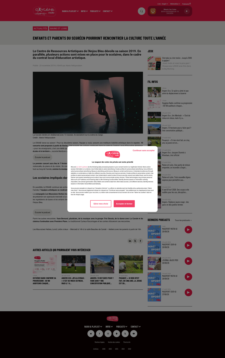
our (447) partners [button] (82, 167)
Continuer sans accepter (144, 150)
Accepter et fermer (124, 203)
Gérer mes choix (101, 203)
